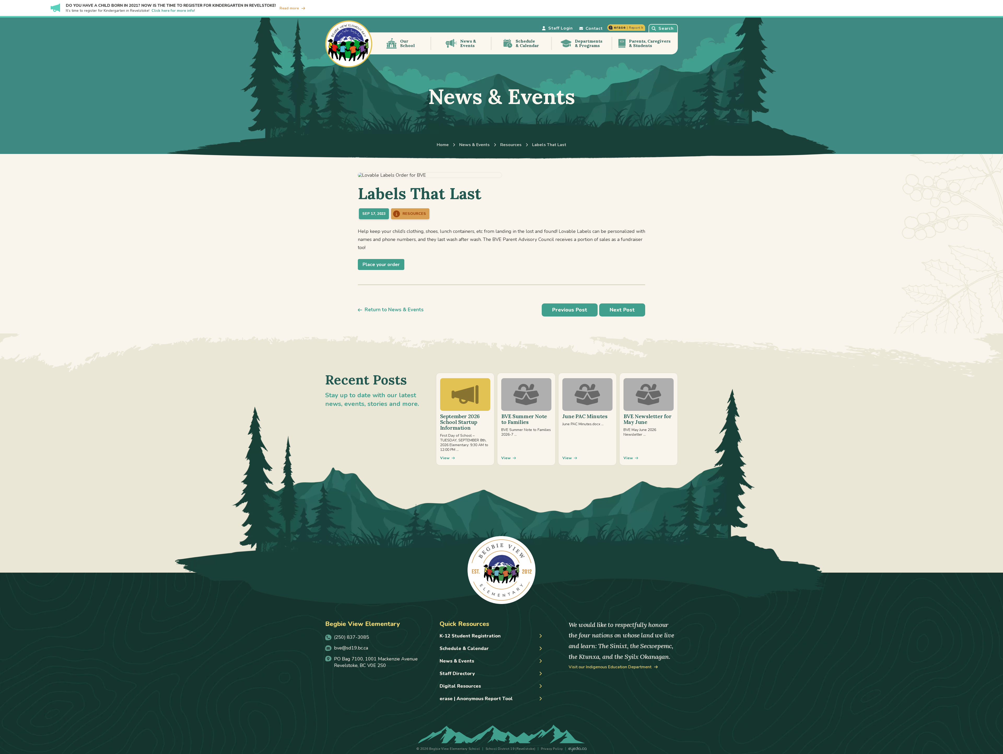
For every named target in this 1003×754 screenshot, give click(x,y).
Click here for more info (172, 10)
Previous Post (569, 309)
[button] (663, 28)
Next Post (622, 309)
